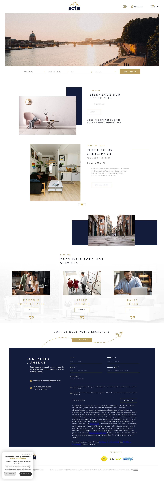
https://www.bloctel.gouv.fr (98, 436)
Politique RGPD (128, 472)
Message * (75, 379)
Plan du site (98, 472)
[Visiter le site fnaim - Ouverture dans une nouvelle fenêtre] (104, 461)
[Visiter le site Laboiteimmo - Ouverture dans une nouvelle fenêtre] (38, 472)
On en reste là (25, 454)
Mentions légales (107, 472)
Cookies (136, 472)
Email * (73, 370)
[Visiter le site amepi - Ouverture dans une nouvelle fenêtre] (128, 461)
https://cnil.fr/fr (94, 426)
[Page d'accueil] (75, 6)
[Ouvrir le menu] (125, 6)
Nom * (73, 360)
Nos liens (120, 472)
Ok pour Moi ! (25, 474)
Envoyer (128, 403)
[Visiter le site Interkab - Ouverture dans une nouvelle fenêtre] (115, 462)
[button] (79, 207)
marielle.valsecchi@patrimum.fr (46, 383)
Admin (115, 472)
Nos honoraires (89, 472)
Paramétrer (10, 474)
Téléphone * (113, 370)
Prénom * (111, 360)
